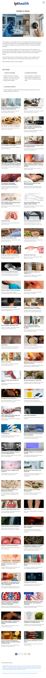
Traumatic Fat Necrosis (30, 582)
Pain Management (21, 668)
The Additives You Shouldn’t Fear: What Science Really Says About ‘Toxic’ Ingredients (10, 583)
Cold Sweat (4, 345)
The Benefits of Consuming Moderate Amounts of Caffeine (32, 308)
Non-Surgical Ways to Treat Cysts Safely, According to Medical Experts (10, 622)
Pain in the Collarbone (30, 415)
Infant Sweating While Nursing (9, 271)
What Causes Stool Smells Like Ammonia (32, 471)
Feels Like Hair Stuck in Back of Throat (10, 381)
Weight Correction (21, 669)
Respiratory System (29, 668)
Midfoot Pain (27, 509)
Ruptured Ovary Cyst (30, 255)
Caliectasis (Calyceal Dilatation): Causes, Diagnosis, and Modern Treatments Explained (10, 603)
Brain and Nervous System (19, 665)
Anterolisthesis (5, 433)
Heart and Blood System (12, 667)
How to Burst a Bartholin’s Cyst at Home (33, 641)
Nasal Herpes (27, 290)
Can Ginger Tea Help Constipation (10, 126)
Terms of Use (13, 673)
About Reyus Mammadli (27, 673)
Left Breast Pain (5, 220)
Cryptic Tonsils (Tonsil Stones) (9, 545)
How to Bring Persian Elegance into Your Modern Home (33, 146)
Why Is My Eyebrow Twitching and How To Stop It (33, 526)
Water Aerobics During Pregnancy (10, 526)
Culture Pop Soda (6, 362)
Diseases (38, 665)
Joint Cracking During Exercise (32, 220)
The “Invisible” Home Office (8, 145)
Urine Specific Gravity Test (31, 398)
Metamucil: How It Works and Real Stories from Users (33, 362)
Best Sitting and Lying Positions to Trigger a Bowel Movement (10, 108)
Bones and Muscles (10, 665)
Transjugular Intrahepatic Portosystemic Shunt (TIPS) (8, 184)
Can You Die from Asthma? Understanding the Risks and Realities (32, 327)
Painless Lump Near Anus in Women (9, 564)
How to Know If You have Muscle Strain (33, 108)
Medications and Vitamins (23, 667)
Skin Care (36, 668)
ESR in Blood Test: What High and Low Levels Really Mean (10, 416)
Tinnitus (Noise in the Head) (8, 307)
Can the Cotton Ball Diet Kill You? (10, 509)
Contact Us (35, 673)
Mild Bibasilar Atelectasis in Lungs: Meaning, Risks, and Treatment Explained (33, 603)
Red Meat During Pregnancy (9, 398)
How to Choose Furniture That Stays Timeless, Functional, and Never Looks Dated (33, 127)
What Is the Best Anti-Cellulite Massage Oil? (32, 490)
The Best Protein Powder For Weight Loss (32, 272)
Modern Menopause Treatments (32, 380)
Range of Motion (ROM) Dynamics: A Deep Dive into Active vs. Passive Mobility (33, 165)
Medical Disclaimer (6, 673)
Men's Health (31, 667)
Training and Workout (13, 669)
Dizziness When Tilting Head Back (10, 290)
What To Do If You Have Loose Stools (32, 564)
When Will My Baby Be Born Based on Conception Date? (10, 203)
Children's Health (6, 668)
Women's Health (37, 667)
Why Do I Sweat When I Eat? (9, 238)
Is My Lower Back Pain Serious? (10, 255)
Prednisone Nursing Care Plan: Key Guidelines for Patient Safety (33, 621)
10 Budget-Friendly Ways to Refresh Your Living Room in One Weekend (11, 164)
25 (25, 654)
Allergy (3, 665)
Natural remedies (13, 668)
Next (29, 654)
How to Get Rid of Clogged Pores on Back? (10, 471)
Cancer (27, 665)
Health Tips (4, 667)
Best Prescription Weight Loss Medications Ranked (9, 490)
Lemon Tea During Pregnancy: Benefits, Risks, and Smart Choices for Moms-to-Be (11, 642)
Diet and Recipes (32, 665)
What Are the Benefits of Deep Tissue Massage (32, 184)
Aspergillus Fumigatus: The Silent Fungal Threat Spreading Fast (33, 546)
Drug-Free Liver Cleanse (30, 345)
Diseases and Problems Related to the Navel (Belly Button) (10, 452)
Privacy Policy (19, 673)
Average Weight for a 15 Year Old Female (33, 452)
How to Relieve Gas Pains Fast (9, 325)
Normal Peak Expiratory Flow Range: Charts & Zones (32, 203)
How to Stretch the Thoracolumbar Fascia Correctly (33, 434)
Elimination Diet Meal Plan (31, 238)
